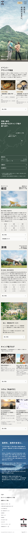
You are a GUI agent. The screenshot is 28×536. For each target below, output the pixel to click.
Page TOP (23, 532)
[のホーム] (2, 3)
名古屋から (3, 168)
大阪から (3, 164)
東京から (3, 157)
